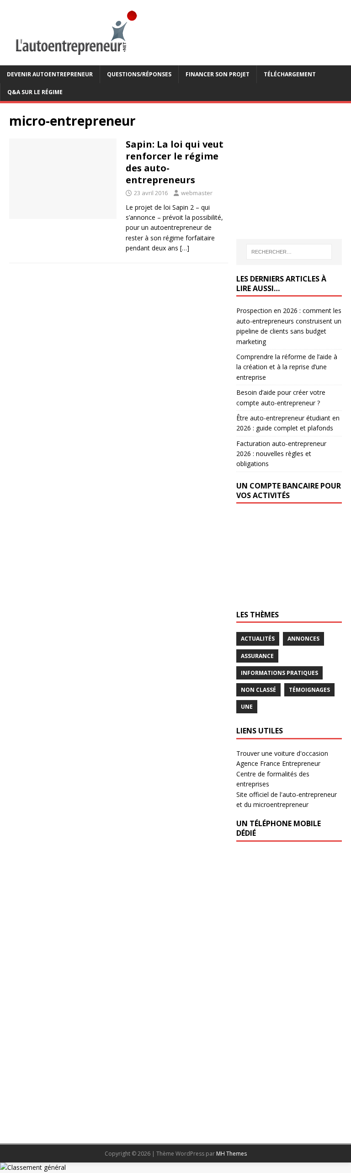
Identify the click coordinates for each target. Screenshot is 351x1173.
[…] (184, 248)
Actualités (258, 638)
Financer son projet (218, 74)
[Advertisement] (293, 169)
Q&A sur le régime (35, 92)
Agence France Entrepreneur (278, 763)
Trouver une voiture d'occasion (282, 753)
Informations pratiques (279, 673)
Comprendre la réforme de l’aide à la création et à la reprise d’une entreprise (286, 367)
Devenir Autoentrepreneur (50, 74)
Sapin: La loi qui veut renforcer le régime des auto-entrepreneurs (174, 162)
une (247, 707)
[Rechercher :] (289, 252)
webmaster (197, 193)
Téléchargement (290, 74)
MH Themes (231, 1153)
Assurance (257, 656)
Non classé (258, 690)
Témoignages (309, 690)
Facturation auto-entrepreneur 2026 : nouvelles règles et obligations (281, 453)
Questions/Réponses (139, 74)
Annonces (303, 638)
